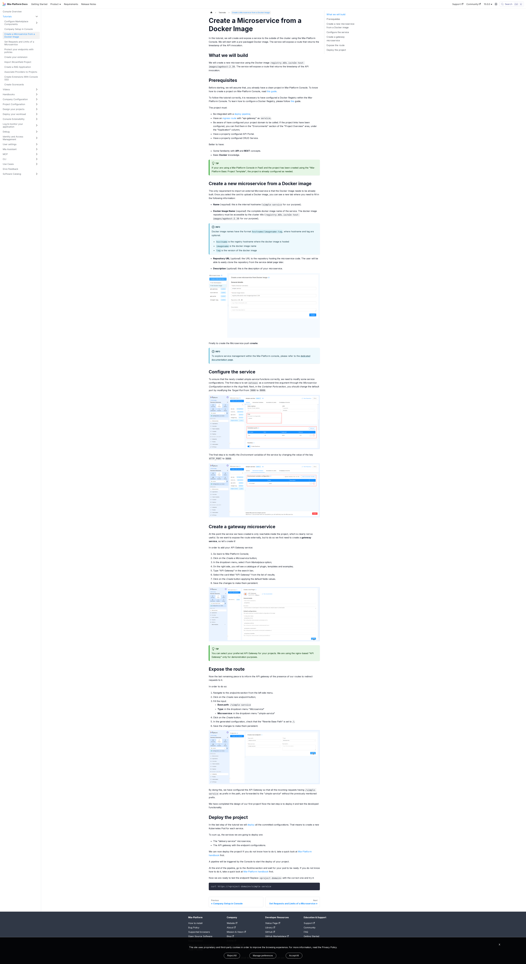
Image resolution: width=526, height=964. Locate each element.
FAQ (306, 932)
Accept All (294, 955)
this (292, 101)
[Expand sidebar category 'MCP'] (37, 154)
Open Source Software (200, 936)
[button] (20, 16)
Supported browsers (199, 932)
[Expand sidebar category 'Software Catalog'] (37, 174)
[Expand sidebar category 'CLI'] (37, 159)
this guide (272, 91)
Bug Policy (193, 927)
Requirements (71, 4)
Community (472, 4)
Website (231, 923)
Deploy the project (336, 50)
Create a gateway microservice (336, 39)
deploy (251, 824)
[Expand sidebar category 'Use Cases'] (37, 164)
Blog (229, 936)
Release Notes (88, 4)
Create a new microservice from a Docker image (340, 25)
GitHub (268, 932)
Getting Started (39, 4)
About (230, 927)
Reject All (232, 955)
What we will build (336, 14)
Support (456, 4)
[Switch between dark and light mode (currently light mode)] (496, 4)
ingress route (229, 118)
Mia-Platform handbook (255, 871)
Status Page (271, 923)
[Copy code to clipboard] (316, 886)
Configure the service (338, 32)
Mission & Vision (235, 932)
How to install (195, 923)
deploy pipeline (242, 114)
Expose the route (336, 45)
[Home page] (211, 12)
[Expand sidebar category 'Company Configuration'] (37, 99)
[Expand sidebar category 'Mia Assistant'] (37, 149)
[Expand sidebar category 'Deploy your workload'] (37, 114)
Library (269, 927)
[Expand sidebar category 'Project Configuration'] (37, 104)
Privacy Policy (329, 947)
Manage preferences (263, 955)
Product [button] (54, 4)
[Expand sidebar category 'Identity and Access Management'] (37, 138)
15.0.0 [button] (487, 4)
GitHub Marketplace (275, 936)
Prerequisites (333, 19)
